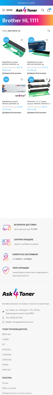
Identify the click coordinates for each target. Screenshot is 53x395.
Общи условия (9, 388)
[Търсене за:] (43, 10)
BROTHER (6, 334)
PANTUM (6, 369)
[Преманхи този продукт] (26, 317)
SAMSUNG (7, 359)
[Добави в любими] (21, 40)
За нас (5, 383)
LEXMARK (6, 354)
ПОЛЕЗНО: (7, 377)
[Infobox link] (26, 227)
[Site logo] (26, 9)
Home (4, 31)
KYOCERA (6, 349)
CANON (5, 339)
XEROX (5, 364)
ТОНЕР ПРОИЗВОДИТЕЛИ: (15, 329)
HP (3, 344)
